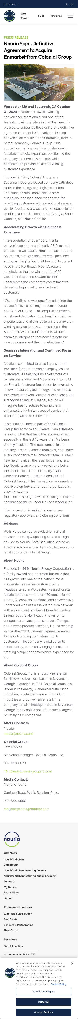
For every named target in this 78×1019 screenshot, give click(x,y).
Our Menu (24, 16)
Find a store (9, 4)
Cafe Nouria (11, 864)
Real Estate (10, 919)
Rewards (56, 16)
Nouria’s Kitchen (14, 859)
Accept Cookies (43, 1012)
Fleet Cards (11, 930)
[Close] (72, 963)
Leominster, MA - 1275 (21, 954)
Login (71, 4)
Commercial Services (18, 907)
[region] (39, 988)
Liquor (8, 898)
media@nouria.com (18, 733)
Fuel (41, 16)
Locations (10, 939)
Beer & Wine (11, 892)
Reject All (43, 1001)
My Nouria (10, 887)
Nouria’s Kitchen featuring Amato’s (25, 870)
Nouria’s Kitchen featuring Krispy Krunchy (30, 875)
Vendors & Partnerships (18, 924)
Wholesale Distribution (18, 913)
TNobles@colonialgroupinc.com (28, 771)
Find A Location (13, 946)
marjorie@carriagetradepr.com (26, 809)
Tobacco (9, 881)
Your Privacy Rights (43, 991)
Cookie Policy (59, 984)
